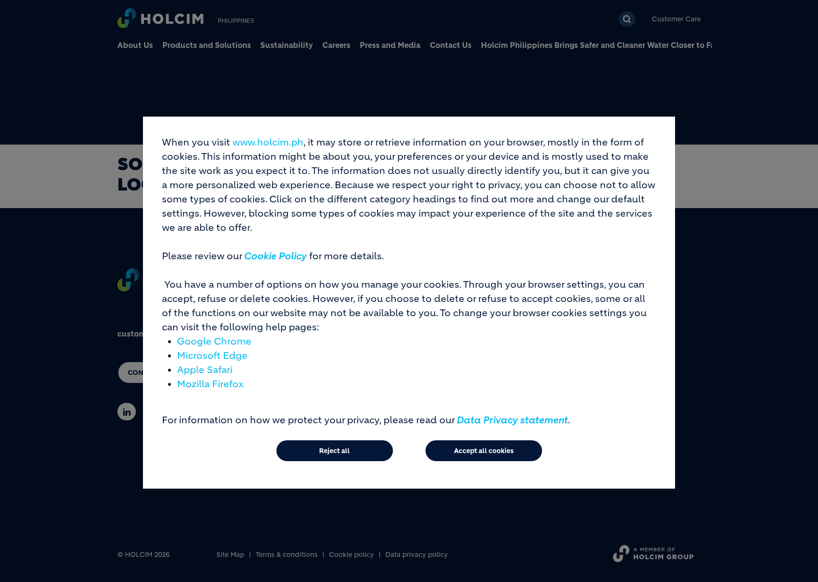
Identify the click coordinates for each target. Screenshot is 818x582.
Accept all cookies (484, 450)
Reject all (334, 450)
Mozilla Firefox (210, 384)
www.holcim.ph (267, 142)
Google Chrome (214, 341)
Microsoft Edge (212, 356)
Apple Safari (204, 370)
